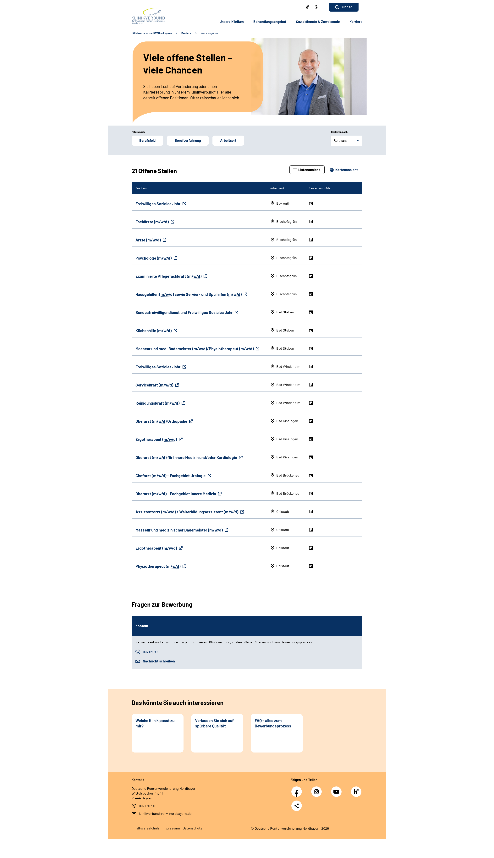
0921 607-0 (151, 652)
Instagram (317, 789)
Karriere (186, 33)
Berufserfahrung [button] (188, 140)
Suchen (347, 7)
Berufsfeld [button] (147, 140)
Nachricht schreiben (159, 661)
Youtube (337, 789)
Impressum (171, 828)
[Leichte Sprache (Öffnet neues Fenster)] (316, 7)
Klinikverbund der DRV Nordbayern (152, 33)
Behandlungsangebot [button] (269, 21)
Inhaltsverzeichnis (146, 828)
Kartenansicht (346, 170)
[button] (344, 7)
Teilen (296, 805)
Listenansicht (309, 170)
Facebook (297, 789)
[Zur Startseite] (158, 16)
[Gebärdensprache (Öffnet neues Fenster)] (307, 7)
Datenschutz (192, 828)
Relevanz (340, 140)
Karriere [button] (355, 21)
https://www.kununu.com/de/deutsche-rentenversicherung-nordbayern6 (357, 792)
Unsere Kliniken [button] (232, 21)
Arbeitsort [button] (228, 140)
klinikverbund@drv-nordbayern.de (165, 813)
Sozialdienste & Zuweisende (318, 21)
